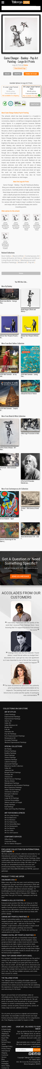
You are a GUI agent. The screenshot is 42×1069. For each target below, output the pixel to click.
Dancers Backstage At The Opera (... (8, 540)
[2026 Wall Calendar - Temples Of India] (9, 393)
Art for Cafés (9, 830)
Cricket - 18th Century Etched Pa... (30, 509)
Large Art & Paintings (12, 798)
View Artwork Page (20, 68)
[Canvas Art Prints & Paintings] (28, 917)
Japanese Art (9, 770)
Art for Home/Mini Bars (12, 824)
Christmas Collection (12, 792)
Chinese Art (8, 777)
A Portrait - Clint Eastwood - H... (8, 468)
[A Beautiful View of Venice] (30, 386)
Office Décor (9, 839)
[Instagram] (36, 1054)
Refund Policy (6, 1042)
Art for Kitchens (10, 820)
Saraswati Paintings (11, 764)
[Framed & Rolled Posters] (24, 900)
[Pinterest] (39, 1054)
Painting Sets (9, 796)
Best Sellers (6, 256)
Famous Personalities (12, 800)
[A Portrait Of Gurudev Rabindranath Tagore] (30, 466)
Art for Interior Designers (13, 843)
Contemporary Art (32, 256)
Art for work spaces (11, 833)
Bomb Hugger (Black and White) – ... (28, 310)
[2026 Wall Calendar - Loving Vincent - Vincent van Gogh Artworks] (30, 359)
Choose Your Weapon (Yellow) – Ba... (30, 336)
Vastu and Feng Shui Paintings (15, 809)
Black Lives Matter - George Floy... (8, 302)
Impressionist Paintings (12, 719)
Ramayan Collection (11, 794)
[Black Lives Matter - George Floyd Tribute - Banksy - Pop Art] (9, 294)
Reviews (4, 1040)
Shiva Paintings (10, 755)
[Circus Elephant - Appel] (9, 504)
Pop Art (31, 262)
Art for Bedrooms (11, 818)
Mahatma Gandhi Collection (14, 766)
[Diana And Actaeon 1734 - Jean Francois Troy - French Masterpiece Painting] (30, 528)
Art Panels (8, 749)
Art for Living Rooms (12, 815)
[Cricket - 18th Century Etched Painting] (30, 498)
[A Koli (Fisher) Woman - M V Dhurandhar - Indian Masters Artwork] (9, 432)
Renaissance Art (10, 738)
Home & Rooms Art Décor (12, 258)
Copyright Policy (7, 1046)
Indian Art (8, 723)
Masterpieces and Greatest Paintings (17, 785)
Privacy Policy (6, 1049)
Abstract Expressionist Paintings (15, 742)
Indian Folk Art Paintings (13, 790)
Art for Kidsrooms (11, 822)
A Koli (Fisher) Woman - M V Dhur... (8, 448)
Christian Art (9, 775)
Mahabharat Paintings (12, 783)
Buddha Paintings (10, 753)
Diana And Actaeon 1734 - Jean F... (30, 537)
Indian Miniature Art (11, 725)
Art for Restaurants (11, 826)
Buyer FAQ (5, 1038)
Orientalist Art (9, 732)
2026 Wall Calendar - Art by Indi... (8, 375)
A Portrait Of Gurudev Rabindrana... (27, 482)
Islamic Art (8, 721)
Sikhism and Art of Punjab (13, 802)
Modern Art (22, 262)
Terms (4, 1044)
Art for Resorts (10, 828)
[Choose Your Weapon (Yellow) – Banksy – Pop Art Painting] (30, 324)
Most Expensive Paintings (13, 787)
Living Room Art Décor (10, 260)
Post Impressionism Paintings (15, 736)
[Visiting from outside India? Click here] (13, 851)
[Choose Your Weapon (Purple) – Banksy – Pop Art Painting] (9, 324)
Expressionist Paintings (12, 717)
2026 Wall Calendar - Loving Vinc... (29, 375)
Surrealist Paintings (11, 740)
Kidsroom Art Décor (31, 258)
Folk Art (7, 729)
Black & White (18, 256)
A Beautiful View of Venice (29, 393)
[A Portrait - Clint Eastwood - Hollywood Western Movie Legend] (9, 459)
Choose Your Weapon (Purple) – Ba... (9, 336)
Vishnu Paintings (10, 757)
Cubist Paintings (10, 714)
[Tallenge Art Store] (21, 2)
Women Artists (10, 781)
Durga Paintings (10, 804)
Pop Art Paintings (10, 734)
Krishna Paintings (10, 751)
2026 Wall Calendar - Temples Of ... (9, 409)
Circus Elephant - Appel (7, 518)
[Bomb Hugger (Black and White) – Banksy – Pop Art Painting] (30, 298)
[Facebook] (33, 1054)
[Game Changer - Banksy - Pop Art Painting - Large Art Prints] (21, 33)
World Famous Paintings (13, 779)
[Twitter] (30, 1054)
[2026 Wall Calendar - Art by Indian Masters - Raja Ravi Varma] (9, 359)
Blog (3, 1059)
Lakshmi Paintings (11, 762)
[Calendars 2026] (16, 880)
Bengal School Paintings (13, 772)
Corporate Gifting (10, 841)
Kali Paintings (9, 807)
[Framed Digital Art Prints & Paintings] (35, 935)
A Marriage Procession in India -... (30, 434)
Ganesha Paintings (11, 760)
